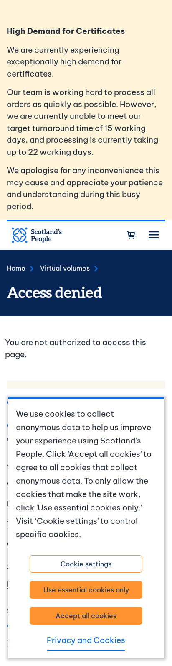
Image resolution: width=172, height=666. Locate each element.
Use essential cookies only (86, 590)
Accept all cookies (86, 616)
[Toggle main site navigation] (154, 235)
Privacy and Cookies (86, 640)
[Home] (37, 235)
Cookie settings (86, 564)
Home (16, 268)
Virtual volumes (65, 268)
